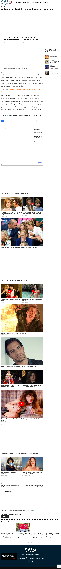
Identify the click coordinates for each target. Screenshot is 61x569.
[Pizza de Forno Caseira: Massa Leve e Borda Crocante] (47, 57)
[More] (58, 12)
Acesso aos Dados (54, 567)
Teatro (28, 2)
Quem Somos (24, 567)
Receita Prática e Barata (36, 2)
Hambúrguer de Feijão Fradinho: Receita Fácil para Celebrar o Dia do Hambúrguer (52, 50)
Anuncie (32, 567)
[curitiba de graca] (17, 143)
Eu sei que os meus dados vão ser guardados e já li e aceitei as (19, 510)
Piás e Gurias (3, 6)
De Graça (24, 2)
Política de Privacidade (38, 567)
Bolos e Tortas (52, 60)
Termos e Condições (46, 567)
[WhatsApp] (47, 12)
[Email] (53, 12)
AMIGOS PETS (45, 2)
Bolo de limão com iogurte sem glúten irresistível (54, 62)
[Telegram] (56, 12)
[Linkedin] (50, 12)
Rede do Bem (7, 115)
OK (14, 558)
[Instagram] (32, 561)
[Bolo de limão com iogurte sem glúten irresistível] (47, 62)
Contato (28, 567)
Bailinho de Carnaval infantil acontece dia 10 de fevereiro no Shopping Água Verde (8, 535)
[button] (58, 2)
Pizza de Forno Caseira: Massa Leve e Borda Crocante (55, 57)
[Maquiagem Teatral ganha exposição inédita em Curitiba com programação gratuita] (47, 73)
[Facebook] (39, 12)
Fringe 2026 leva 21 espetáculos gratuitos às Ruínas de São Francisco (54, 67)
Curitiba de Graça (17, 2)
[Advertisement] (30, 22)
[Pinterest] (45, 12)
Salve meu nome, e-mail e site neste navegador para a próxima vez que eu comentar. (17, 508)
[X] (42, 12)
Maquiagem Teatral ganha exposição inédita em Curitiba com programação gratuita (55, 73)
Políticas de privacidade (32, 510)
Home (19, 567)
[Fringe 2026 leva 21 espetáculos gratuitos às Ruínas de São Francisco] (47, 67)
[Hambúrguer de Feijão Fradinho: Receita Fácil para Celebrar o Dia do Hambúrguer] (52, 42)
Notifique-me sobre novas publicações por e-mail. (11, 514)
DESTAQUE (51, 65)
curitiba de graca (37, 129)
